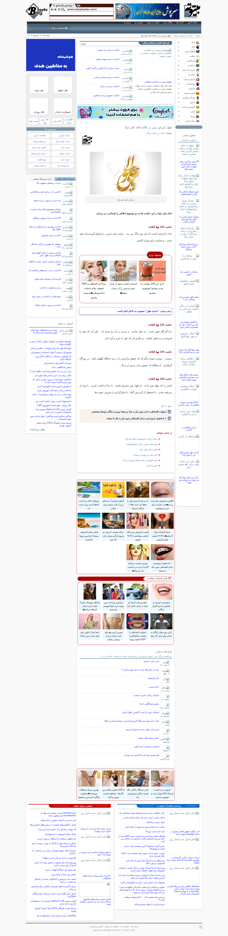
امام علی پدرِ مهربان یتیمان (145, 455)
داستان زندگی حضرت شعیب (146, 695)
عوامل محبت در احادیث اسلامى (158, 82)
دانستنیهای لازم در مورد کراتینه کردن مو (53, 401)
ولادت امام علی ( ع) (148, 449)
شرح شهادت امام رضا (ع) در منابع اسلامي (189, 192)
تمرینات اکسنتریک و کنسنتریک (57, 363)
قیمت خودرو (64, 135)
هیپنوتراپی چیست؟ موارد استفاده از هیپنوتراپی (51, 352)
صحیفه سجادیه (40, 166)
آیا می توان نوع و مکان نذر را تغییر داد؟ (189, 453)
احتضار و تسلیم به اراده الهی (146, 746)
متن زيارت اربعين (151, 661)
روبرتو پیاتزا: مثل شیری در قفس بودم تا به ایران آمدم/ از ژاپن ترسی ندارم (55, 863)
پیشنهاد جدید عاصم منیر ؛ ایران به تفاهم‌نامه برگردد (142, 882)
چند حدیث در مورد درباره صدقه (47, 200)
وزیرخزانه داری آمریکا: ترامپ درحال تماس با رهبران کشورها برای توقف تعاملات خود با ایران (142, 869)
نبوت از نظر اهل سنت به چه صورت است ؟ (140, 669)
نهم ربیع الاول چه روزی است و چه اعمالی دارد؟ (188, 350)
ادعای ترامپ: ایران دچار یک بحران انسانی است (144, 817)
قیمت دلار (65, 147)
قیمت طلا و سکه (62, 141)
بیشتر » (83, 44)
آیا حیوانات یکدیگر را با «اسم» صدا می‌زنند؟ (57, 829)
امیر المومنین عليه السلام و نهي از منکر (140, 460)
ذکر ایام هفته (153, 678)
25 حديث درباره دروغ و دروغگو (47, 218)
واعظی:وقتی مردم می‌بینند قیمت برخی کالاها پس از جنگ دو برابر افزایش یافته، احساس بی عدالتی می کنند (142, 839)
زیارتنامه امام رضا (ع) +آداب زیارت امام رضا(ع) (188, 247)
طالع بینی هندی (68, 121)
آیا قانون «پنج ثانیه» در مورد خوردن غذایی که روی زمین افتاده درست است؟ (51, 380)
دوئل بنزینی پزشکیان (155, 822)
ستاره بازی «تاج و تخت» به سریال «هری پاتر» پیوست (96, 829)
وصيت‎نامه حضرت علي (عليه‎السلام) (142, 444)
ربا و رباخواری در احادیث (189, 428)
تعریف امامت (151, 465)
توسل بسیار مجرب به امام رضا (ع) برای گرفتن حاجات (188, 219)
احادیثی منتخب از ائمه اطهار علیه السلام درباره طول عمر (46, 254)
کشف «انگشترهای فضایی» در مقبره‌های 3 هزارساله (53, 825)
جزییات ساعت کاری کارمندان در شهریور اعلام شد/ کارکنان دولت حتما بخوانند (183, 860)
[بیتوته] (37, 18)
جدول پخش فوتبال (38, 153)
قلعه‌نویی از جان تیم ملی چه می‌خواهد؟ (59, 858)
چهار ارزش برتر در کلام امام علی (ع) (148, 127)
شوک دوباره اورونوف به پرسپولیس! (60, 834)
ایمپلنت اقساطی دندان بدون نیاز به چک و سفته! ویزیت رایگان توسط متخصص (129, 411)
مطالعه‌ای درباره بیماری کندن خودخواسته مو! (56, 915)
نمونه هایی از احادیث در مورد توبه (46, 296)
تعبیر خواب (33, 121)
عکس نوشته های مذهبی (148, 738)
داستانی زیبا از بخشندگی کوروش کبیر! (54, 390)
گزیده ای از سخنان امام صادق (48, 279)
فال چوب (57, 121)
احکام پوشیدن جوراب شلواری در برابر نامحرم (188, 403)
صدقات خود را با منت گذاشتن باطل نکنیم (141, 712)
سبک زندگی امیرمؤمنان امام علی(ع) (141, 439)
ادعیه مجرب (153, 686)
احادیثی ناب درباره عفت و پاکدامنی (45, 192)
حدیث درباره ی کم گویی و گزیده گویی (102, 68)
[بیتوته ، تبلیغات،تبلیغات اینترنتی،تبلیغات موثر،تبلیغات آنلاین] (82, 12)
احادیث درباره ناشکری (51, 235)
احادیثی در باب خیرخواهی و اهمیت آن (44, 270)
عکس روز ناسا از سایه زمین (63, 874)
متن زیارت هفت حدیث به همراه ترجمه (142, 729)
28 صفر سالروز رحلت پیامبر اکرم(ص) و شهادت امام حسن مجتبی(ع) (189, 165)
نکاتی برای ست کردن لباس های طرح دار (53, 375)
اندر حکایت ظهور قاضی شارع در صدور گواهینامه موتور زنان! (185, 832)
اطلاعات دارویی (39, 135)
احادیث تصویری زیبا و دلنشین (106, 95)
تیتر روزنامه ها (63, 166)
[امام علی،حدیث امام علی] (125, 173)
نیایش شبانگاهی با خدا (149, 704)
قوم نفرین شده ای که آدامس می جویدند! (141, 755)
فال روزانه (39, 112)
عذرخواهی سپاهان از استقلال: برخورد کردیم (56, 838)
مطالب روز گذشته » (37, 429)
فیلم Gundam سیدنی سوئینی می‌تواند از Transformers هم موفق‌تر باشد (58, 814)
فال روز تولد (44, 121)
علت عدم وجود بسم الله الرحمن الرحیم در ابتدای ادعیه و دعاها (132, 721)
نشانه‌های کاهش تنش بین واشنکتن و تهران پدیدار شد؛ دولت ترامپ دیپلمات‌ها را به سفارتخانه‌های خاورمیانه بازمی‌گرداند (184, 890)
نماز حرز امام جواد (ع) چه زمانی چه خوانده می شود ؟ (189, 480)
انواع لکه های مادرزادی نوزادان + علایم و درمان (50, 348)
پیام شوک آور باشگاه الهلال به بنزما (60, 870)
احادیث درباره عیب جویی (108, 50)
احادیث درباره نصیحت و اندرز (106, 77)
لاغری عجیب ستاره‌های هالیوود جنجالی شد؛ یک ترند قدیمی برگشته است (95, 901)
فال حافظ (63, 90)
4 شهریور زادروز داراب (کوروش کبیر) (54, 386)
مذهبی (197, 36)
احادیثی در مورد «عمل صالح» (48, 305)
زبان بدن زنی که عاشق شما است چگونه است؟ (50, 371)
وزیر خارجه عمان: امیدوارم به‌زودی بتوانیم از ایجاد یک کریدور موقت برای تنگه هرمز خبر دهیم (142, 876)
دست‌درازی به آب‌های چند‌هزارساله (149, 904)
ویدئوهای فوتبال (39, 141)
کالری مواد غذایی (39, 147)
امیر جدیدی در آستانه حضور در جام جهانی (58, 820)
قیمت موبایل (64, 153)
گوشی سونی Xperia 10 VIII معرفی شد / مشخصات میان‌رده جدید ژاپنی (53, 410)
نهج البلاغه (42, 160)
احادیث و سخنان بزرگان (182, 36)
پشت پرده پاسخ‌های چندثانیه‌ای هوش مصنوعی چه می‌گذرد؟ (44, 331)
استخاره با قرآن (63, 112)
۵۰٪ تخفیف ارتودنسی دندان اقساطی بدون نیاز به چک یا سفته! (136, 418)
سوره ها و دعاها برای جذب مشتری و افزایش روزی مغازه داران (189, 377)
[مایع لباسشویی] (125, 112)
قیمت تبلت (65, 160)
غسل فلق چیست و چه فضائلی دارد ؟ (189, 298)
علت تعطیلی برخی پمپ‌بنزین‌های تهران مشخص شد (142, 813)
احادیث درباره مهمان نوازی (107, 59)
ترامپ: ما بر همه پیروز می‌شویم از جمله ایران (145, 827)
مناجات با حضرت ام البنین (189, 273)
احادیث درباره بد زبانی (109, 86)
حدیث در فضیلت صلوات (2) (49, 183)
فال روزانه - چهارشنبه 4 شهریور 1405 (54, 405)
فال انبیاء (39, 90)
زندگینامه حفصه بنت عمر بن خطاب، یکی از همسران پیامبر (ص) (189, 324)
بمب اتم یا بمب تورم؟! (155, 831)
